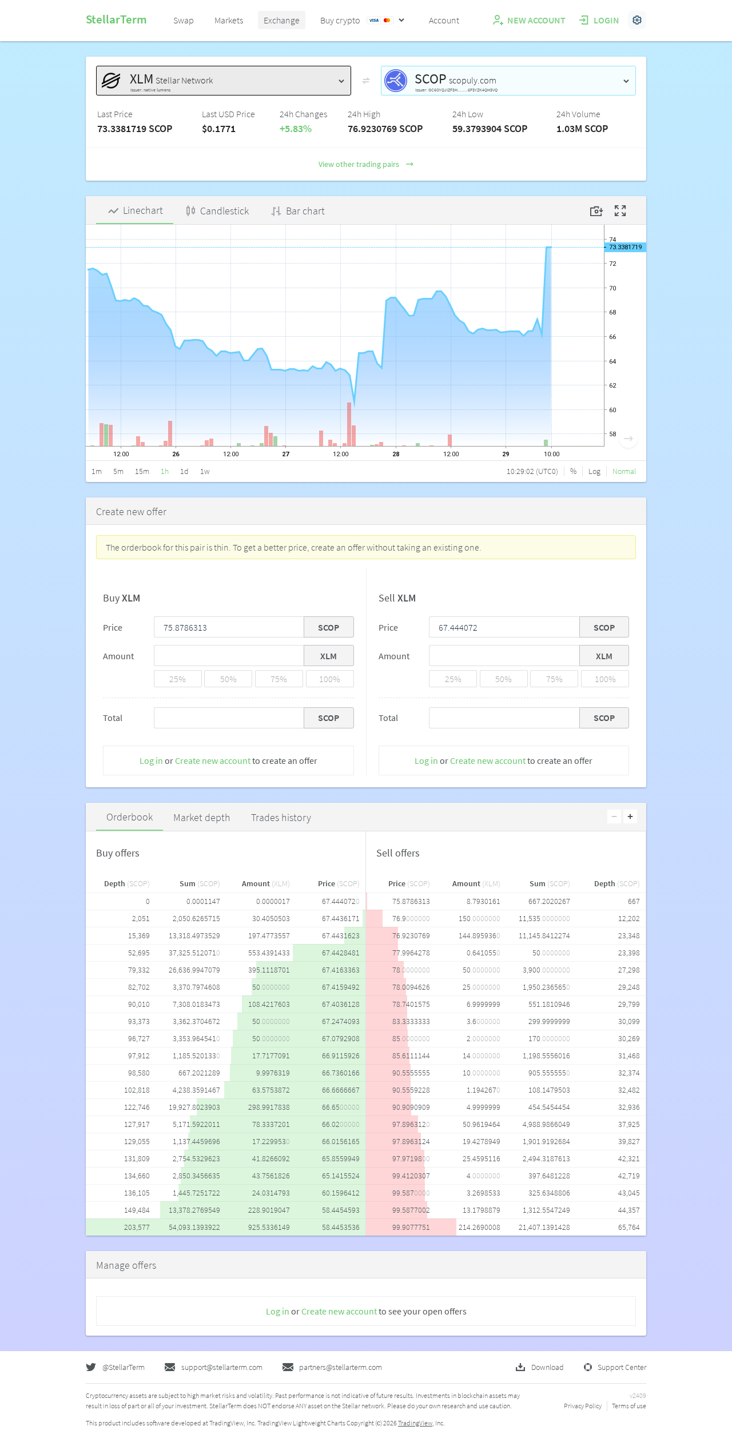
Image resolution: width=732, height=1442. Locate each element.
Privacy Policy (583, 1405)
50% (228, 678)
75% (278, 678)
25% (177, 678)
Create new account (212, 760)
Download (547, 1367)
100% (329, 678)
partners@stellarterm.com (340, 1367)
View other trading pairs (359, 164)
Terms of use (629, 1405)
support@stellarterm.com (221, 1367)
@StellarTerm (123, 1367)
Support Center (622, 1367)
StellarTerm (116, 19)
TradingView (415, 1423)
